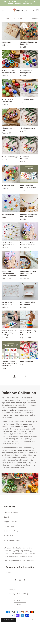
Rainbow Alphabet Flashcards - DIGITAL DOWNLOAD (10, 363)
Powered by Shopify (28, 619)
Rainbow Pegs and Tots (8, 129)
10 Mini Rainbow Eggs (10, 157)
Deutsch (19, 604)
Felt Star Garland (8, 214)
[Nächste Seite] (25, 376)
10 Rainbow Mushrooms (24, 158)
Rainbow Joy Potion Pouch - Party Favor (27, 244)
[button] (2, 10)
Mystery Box (6, 42)
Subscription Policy (11, 531)
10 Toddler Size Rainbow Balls (7, 100)
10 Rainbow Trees (27, 99)
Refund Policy (9, 526)
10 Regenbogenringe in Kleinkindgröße (9, 72)
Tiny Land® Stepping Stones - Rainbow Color (28, 333)
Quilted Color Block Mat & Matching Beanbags (9, 333)
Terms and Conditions (12, 540)
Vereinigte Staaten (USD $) (19, 594)
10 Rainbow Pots (8, 185)
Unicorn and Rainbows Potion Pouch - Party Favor (9, 273)
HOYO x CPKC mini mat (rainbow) (8, 303)
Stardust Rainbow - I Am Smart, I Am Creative (28, 273)
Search (6, 517)
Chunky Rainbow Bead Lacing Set (28, 43)
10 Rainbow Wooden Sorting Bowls (28, 72)
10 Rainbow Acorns (27, 128)
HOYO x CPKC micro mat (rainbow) (27, 303)
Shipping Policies (10, 521)
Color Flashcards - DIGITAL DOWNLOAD (28, 186)
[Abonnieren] (33, 572)
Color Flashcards (26, 361)
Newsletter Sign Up (11, 512)
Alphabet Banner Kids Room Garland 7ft (28, 215)
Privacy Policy (9, 535)
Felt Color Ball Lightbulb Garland (8, 244)
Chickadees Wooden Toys (17, 619)
